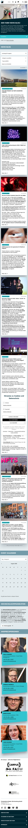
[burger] (26, 2)
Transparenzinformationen (19, 431)
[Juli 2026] (4, 563)
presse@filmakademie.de (9, 749)
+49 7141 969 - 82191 (8, 747)
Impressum (5, 431)
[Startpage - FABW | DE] (2, 2)
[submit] (25, 53)
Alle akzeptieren (13, 419)
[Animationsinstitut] (14, 775)
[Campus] (14, 765)
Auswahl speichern (13, 416)
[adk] (14, 793)
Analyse (7, 402)
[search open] (23, 2)
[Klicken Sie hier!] (14, 97)
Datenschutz (10, 431)
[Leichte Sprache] (12, 2)
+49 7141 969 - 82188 (8, 688)
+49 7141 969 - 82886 (8, 717)
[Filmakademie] (14, 770)
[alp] (14, 784)
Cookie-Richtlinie (14, 432)
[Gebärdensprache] (15, 2)
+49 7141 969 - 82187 (8, 659)
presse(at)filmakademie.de (9, 661)
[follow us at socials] (1, 808)
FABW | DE (3, 40)
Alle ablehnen (13, 422)
